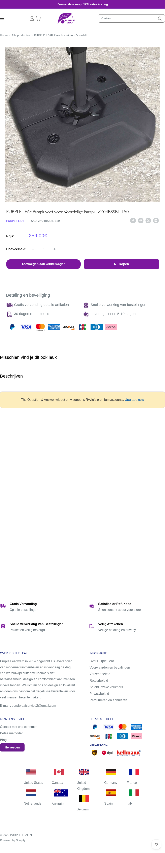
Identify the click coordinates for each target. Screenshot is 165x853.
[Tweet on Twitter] (148, 221)
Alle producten (21, 35)
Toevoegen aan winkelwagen (44, 264)
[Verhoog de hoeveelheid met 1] (54, 249)
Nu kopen (121, 264)
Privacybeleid (99, 693)
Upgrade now (134, 399)
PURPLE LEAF (15, 220)
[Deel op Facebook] (133, 221)
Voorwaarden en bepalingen (110, 667)
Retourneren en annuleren (108, 700)
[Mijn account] (32, 18)
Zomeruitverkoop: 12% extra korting (82, 4)
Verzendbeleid (100, 674)
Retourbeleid (99, 680)
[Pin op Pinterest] (140, 221)
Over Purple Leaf (102, 661)
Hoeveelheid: (16, 249)
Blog (3, 740)
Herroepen (12, 747)
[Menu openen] (2, 18)
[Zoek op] (160, 18)
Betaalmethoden (12, 733)
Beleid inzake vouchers (106, 687)
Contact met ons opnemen (18, 726)
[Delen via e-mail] (156, 221)
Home (4, 35)
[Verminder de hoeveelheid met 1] (33, 249)
